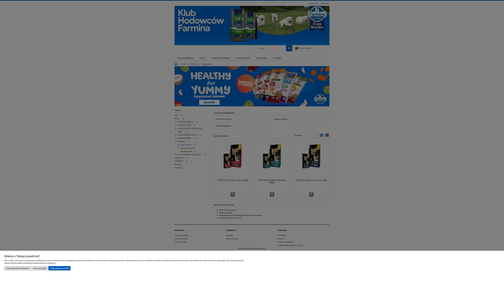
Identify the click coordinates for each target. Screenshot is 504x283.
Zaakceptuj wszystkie (59, 268)
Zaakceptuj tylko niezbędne (17, 268)
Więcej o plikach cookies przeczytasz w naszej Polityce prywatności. (30, 263)
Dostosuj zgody (39, 268)
